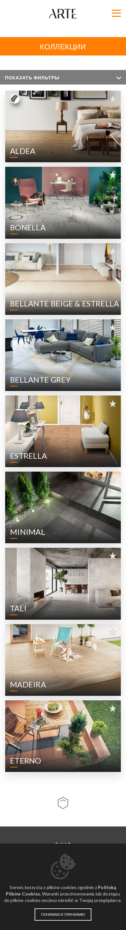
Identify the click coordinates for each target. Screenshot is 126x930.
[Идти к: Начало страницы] (63, 803)
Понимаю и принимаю (63, 914)
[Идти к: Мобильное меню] (116, 13)
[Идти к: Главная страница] (62, 13)
